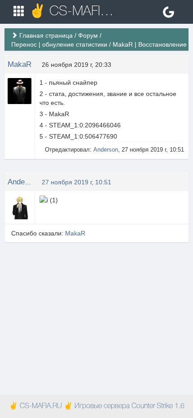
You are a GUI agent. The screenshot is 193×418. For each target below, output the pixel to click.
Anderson (105, 149)
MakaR (19, 64)
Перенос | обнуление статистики (59, 44)
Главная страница (46, 35)
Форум (88, 35)
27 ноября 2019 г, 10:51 (76, 182)
